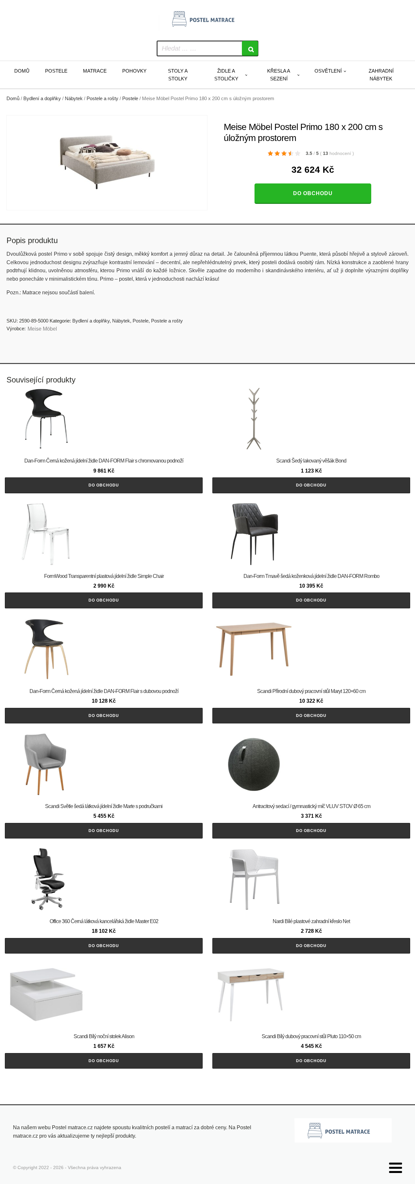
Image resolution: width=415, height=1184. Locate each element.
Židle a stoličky (226, 74)
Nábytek (74, 98)
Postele (56, 71)
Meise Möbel (42, 329)
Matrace (95, 71)
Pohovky (134, 71)
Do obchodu (313, 193)
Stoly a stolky (178, 74)
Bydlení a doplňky (42, 98)
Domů (22, 71)
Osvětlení (328, 71)
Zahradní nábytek (381, 74)
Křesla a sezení (278, 74)
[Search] (250, 48)
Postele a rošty (102, 98)
